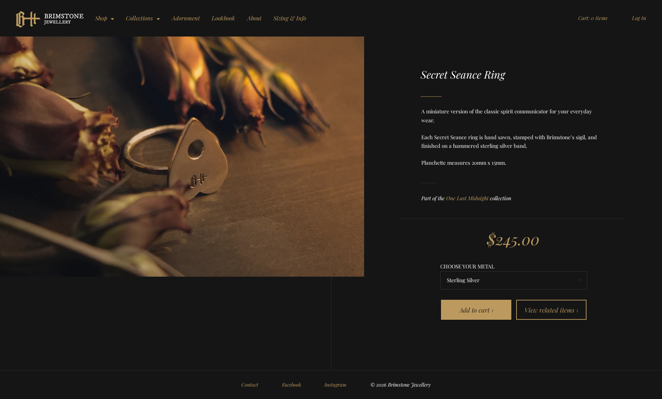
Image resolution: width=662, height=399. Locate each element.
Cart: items (593, 17)
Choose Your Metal (467, 266)
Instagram (335, 384)
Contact (249, 384)
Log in (639, 17)
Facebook (291, 384)
